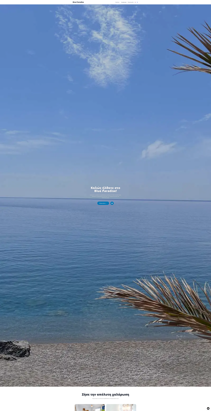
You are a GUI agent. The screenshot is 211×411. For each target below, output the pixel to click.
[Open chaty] (208, 408)
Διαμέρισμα (123, 2)
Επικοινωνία (131, 2)
